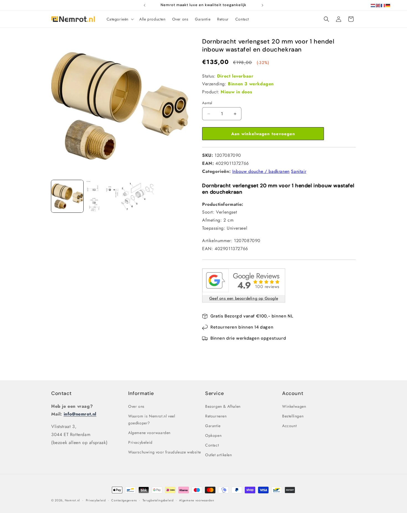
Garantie (213, 426)
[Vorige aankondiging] (144, 5)
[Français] (383, 5)
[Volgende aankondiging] (262, 5)
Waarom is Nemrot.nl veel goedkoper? (151, 419)
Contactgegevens (124, 500)
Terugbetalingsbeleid (158, 500)
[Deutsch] (388, 5)
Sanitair (298, 171)
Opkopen (213, 435)
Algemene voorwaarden (149, 432)
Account (289, 426)
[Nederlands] (373, 5)
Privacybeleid (140, 442)
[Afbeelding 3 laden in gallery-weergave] (137, 196)
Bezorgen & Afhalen (223, 406)
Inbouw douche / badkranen (261, 171)
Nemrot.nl (72, 500)
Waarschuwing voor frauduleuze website (164, 452)
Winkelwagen (294, 406)
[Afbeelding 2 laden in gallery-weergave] (102, 196)
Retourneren (216, 416)
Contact (61, 393)
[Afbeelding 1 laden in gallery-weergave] (67, 196)
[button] (119, 19)
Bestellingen (292, 416)
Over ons (136, 406)
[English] (378, 5)
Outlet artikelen (218, 455)
